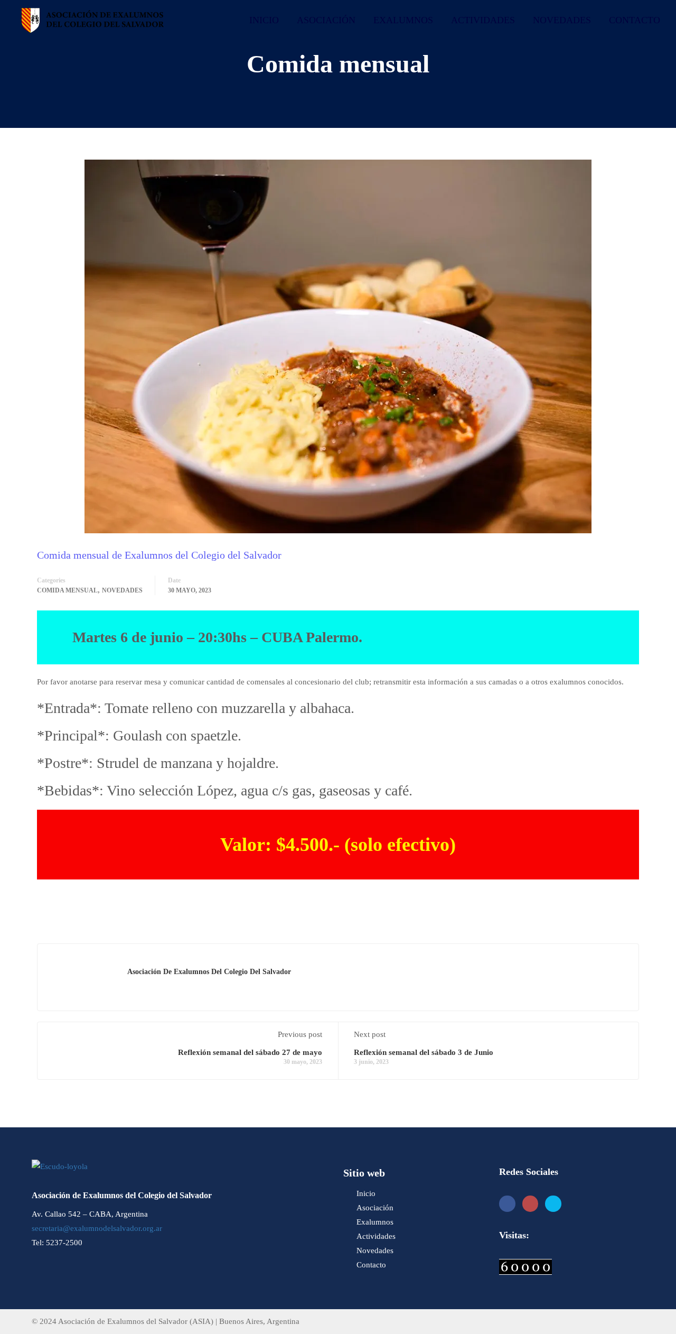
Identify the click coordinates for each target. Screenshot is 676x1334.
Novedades (562, 20)
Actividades (483, 20)
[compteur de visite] (525, 1266)
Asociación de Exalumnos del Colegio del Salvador (209, 971)
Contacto (634, 20)
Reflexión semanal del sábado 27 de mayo (250, 1052)
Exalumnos (403, 20)
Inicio (264, 20)
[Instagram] (530, 1204)
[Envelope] (553, 1204)
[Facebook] (507, 1204)
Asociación (326, 20)
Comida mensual (67, 590)
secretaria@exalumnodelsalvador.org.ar (97, 1228)
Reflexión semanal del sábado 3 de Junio (423, 1052)
